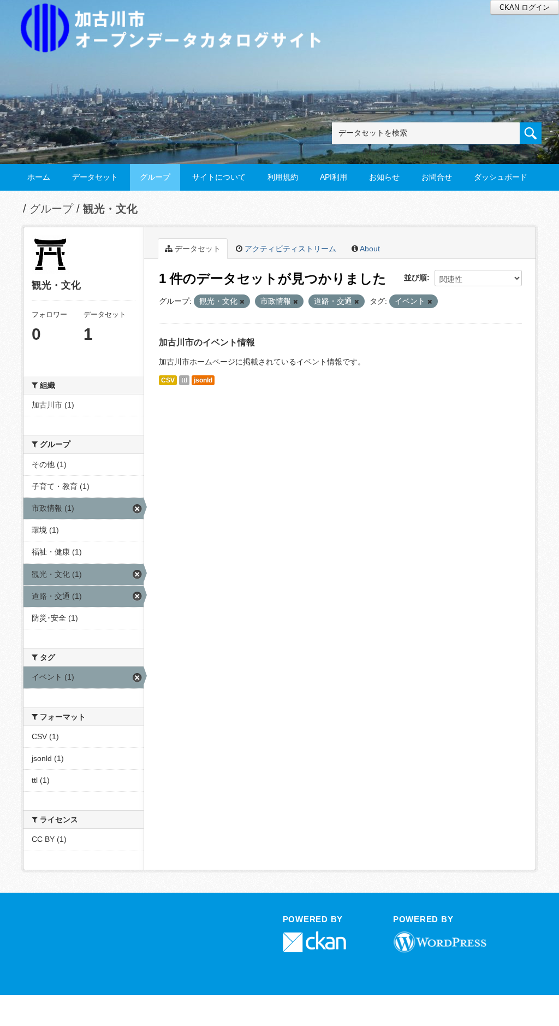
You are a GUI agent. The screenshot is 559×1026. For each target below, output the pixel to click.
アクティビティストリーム (289, 248)
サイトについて (219, 177)
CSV (168, 380)
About (369, 248)
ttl (184, 380)
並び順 (415, 277)
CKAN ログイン (524, 7)
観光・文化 (110, 209)
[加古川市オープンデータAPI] (176, 14)
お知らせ (384, 177)
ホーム (38, 177)
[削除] (242, 301)
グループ (155, 177)
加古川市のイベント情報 (207, 342)
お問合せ (436, 177)
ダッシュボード (500, 177)
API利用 (333, 177)
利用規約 (282, 177)
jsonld (203, 380)
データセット (95, 177)
